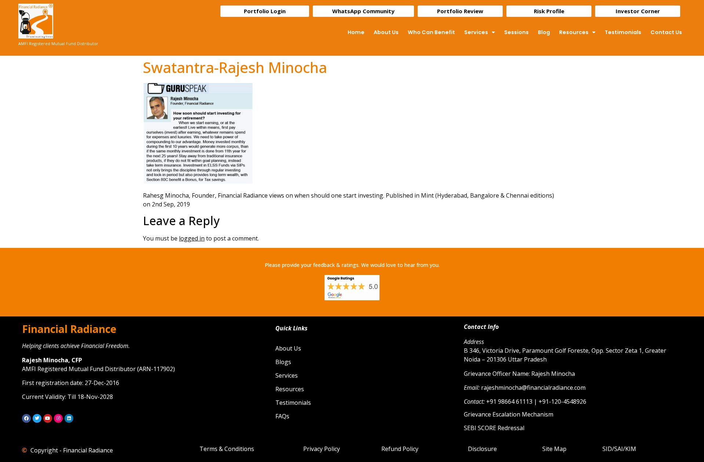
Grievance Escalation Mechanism (508, 414)
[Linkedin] (69, 418)
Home (356, 32)
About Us (386, 32)
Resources (573, 32)
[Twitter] (37, 418)
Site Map (554, 449)
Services (476, 32)
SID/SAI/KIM (619, 449)
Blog (544, 32)
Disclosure (482, 449)
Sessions (516, 32)
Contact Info (481, 327)
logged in (192, 238)
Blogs (283, 362)
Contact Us (666, 32)
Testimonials (623, 32)
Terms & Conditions (226, 449)
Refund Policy (399, 449)
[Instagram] (58, 418)
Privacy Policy (321, 449)
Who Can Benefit (431, 32)
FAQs (282, 416)
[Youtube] (47, 418)
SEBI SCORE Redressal (494, 428)
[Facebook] (26, 418)
